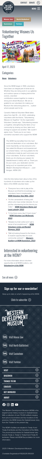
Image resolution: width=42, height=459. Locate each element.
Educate (7, 386)
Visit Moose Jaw (16, 337)
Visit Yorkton (15, 362)
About (6, 397)
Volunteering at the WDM (13, 265)
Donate (32, 2)
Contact (23, 2)
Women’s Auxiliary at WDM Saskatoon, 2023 (21, 239)
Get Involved (10, 392)
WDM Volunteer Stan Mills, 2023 (20, 196)
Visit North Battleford (18, 345)
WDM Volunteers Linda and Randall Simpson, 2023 (21, 227)
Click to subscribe (19, 299)
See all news (7, 277)
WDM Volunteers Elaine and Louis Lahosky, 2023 (22, 208)
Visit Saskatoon (16, 353)
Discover (8, 375)
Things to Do (10, 381)
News (4, 78)
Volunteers (12, 78)
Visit (6, 370)
